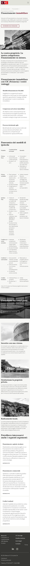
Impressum (4, 558)
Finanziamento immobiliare (7, 11)
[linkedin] (13, 549)
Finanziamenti (15, 8)
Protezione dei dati (6, 560)
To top (26, 544)
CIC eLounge (19, 535)
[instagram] (17, 549)
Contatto (18, 543)
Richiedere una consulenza (10, 25)
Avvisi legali (19, 541)
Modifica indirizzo (20, 538)
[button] (15, 452)
